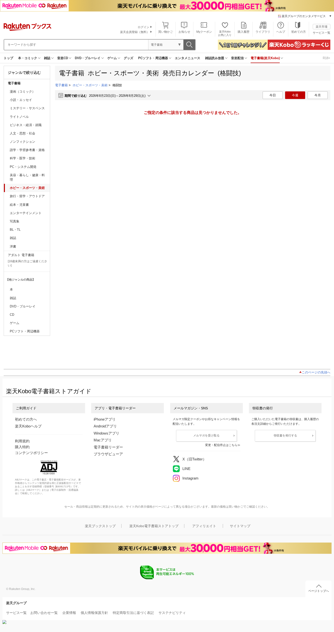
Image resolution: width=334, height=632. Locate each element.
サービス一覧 (321, 32)
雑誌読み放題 (214, 58)
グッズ (128, 58)
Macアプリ (103, 440)
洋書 (13, 246)
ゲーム (112, 58)
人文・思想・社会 (22, 133)
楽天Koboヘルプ (28, 426)
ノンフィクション (22, 141)
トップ (8, 58)
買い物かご (165, 31)
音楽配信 (237, 58)
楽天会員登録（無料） (134, 32)
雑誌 (47, 58)
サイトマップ (240, 526)
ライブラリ (263, 31)
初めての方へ (26, 419)
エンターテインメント (26, 213)
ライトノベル (19, 117)
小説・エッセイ (21, 100)
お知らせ (184, 31)
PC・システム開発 (23, 167)
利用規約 (22, 441)
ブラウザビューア (108, 454)
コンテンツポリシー (31, 453)
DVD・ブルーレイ (87, 58)
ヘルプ (280, 31)
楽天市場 (321, 26)
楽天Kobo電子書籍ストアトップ (153, 526)
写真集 (14, 221)
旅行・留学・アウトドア (27, 196)
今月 (317, 95)
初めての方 (298, 31)
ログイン (143, 27)
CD (12, 314)
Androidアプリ (105, 426)
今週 (295, 95)
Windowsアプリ (106, 433)
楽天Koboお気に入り (225, 33)
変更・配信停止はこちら (221, 445)
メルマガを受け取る (206, 435)
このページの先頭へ (316, 372)
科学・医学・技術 (22, 158)
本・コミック (27, 58)
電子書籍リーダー (108, 447)
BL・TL (15, 229)
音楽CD (62, 58)
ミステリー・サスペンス (27, 108)
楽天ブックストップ (100, 526)
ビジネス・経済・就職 (26, 125)
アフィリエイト (204, 526)
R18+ (326, 58)
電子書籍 (14, 83)
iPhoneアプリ (105, 419)
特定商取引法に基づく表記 (133, 613)
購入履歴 (243, 31)
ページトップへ (318, 591)
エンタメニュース (187, 58)
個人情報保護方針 (94, 613)
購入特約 (22, 447)
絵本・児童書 (19, 205)
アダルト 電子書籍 (21, 255)
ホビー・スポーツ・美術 (27, 188)
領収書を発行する (285, 435)
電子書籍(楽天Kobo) (265, 58)
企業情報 (69, 613)
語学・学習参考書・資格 (27, 150)
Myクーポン (204, 31)
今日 (272, 95)
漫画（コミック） (22, 91)
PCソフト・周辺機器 (153, 58)
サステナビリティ (172, 613)
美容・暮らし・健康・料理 (27, 177)
